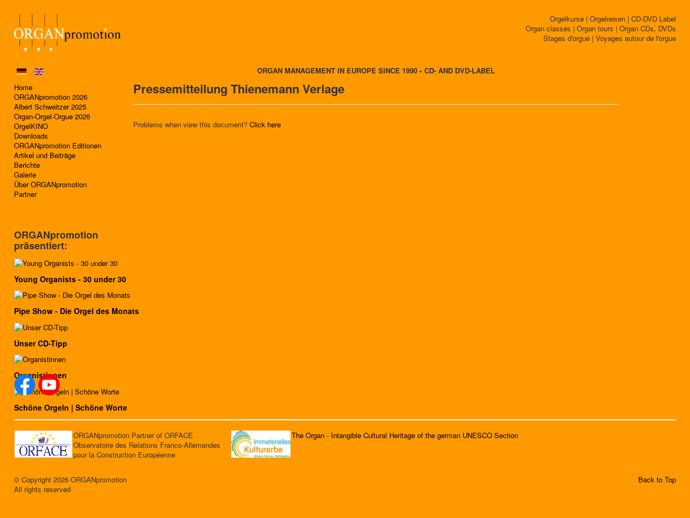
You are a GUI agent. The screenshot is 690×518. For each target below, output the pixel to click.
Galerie (25, 175)
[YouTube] (49, 385)
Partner (25, 194)
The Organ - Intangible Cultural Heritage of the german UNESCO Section (405, 435)
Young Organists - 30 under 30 (70, 279)
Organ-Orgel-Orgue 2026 (52, 116)
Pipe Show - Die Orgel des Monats (76, 310)
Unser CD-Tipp (40, 343)
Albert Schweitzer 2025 (50, 107)
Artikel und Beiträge (44, 155)
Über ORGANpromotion (50, 184)
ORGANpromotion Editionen (57, 146)
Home (23, 87)
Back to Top (657, 480)
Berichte (27, 165)
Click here (265, 124)
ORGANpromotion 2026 (50, 97)
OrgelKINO (31, 126)
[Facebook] (25, 385)
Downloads (31, 136)
